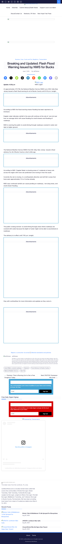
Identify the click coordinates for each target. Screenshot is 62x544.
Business (17, 59)
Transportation (43, 59)
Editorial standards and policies (41, 352)
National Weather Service (11, 370)
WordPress (34, 541)
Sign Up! (45, 391)
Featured (26, 368)
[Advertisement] (31, 209)
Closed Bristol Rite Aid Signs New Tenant (34, 527)
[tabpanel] (31, 474)
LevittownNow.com (9, 468)
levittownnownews (21, 468)
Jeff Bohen (36, 71)
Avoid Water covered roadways (13, 368)
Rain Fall (23, 370)
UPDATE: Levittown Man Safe (31, 521)
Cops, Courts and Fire (26, 59)
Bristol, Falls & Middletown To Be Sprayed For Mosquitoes (40, 513)
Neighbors (35, 59)
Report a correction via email (20, 352)
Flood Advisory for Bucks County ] (40, 368)
